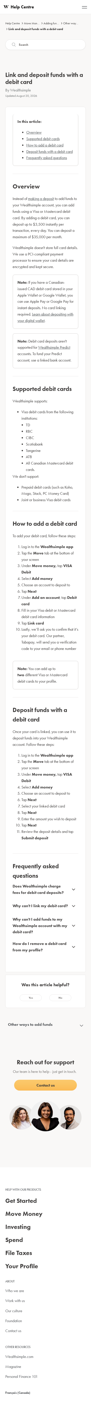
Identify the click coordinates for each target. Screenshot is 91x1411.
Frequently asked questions (46, 157)
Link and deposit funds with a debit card (35, 29)
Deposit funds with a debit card (49, 151)
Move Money (32, 23)
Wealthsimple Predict (54, 347)
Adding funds (51, 23)
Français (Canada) (17, 1393)
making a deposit (41, 198)
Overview (34, 132)
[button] (31, 997)
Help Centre (12, 23)
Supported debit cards (43, 138)
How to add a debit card (44, 145)
